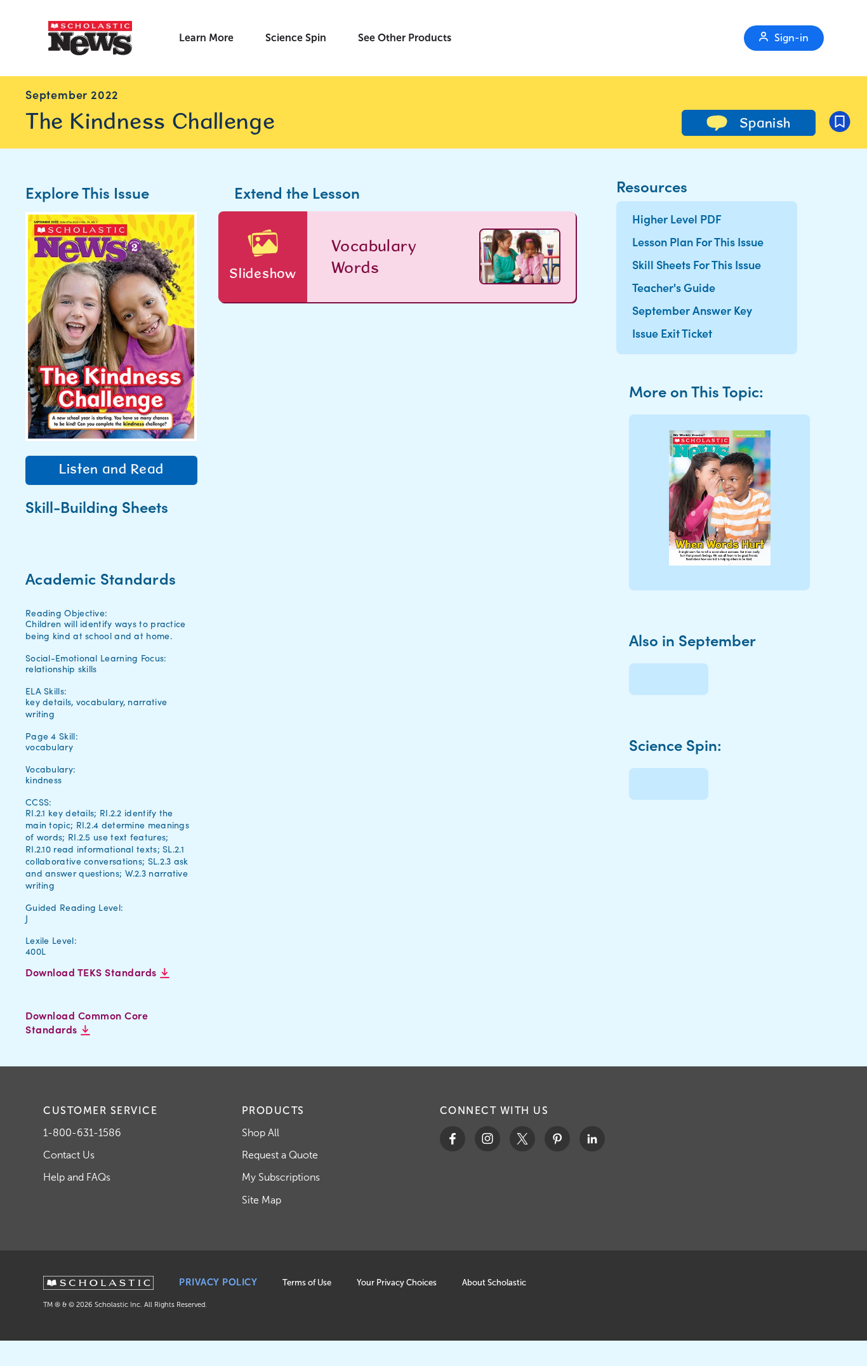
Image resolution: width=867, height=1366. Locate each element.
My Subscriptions (281, 1177)
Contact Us (69, 1155)
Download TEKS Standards (92, 972)
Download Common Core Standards (86, 1022)
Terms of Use (306, 1282)
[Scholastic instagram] (487, 1138)
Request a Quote (280, 1155)
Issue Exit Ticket (672, 333)
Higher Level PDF (677, 219)
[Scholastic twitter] (522, 1138)
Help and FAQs (76, 1177)
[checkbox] (839, 121)
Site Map (261, 1200)
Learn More (206, 37)
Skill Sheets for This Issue (696, 264)
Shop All (260, 1132)
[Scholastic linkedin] (592, 1138)
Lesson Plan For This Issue (698, 241)
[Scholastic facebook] (452, 1138)
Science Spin (295, 37)
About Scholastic (494, 1282)
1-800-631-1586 (82, 1132)
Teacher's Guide (673, 287)
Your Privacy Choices (397, 1282)
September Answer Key (692, 310)
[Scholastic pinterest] (557, 1138)
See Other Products (404, 37)
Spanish (763, 122)
